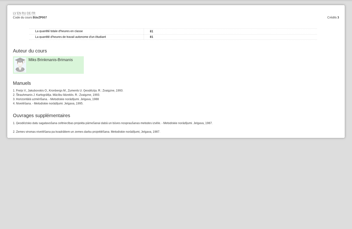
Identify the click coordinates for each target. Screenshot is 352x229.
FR (33, 13)
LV (14, 13)
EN (19, 13)
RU (24, 13)
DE (29, 13)
